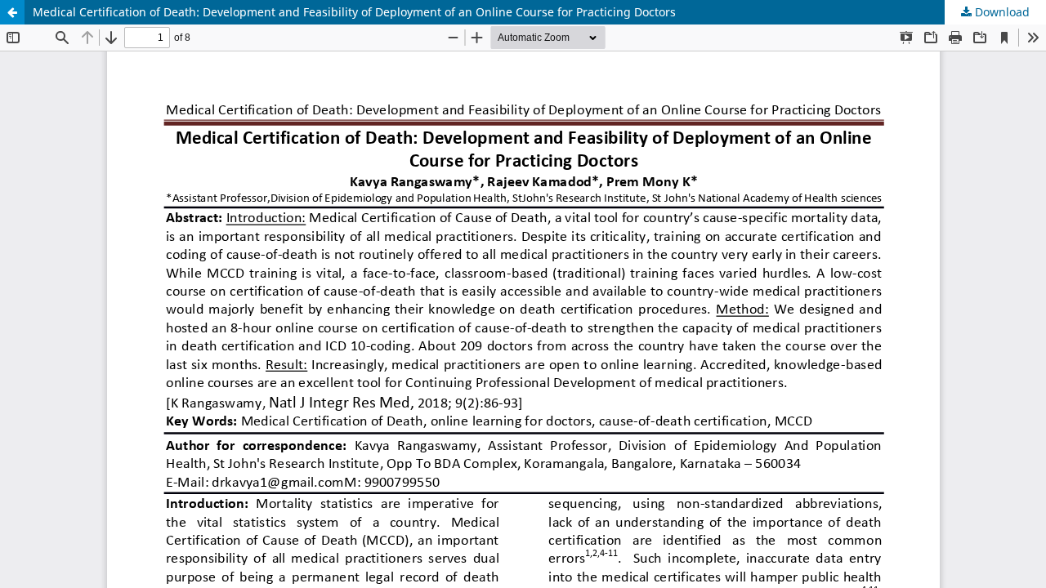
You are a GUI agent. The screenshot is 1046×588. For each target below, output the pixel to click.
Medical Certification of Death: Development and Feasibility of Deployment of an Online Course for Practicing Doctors (354, 12)
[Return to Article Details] (12, 12)
